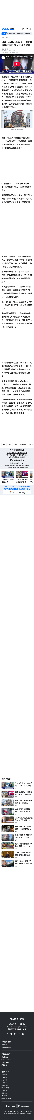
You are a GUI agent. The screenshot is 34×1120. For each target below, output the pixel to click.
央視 (10, 444)
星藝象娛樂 (5, 1085)
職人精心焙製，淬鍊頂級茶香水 (17, 455)
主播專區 (4, 1082)
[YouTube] (23, 1034)
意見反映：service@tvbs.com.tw (17, 1027)
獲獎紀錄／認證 (6, 1098)
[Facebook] (7, 1034)
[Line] (11, 1034)
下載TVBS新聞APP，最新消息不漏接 (17, 486)
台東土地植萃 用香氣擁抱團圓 (17, 453)
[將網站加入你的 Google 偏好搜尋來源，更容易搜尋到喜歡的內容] (17, 492)
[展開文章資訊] (30, 50)
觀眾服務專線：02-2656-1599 (17, 1029)
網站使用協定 (5, 1062)
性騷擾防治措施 (6, 1060)
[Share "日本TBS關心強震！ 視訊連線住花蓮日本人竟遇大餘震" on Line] (27, 29)
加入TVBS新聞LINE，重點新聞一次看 (17, 489)
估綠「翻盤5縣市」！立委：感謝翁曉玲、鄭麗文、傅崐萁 (19, 34)
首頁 (3, 37)
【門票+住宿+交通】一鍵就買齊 (17, 467)
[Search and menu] (30, 29)
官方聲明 (4, 1096)
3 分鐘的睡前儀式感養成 (17, 457)
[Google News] (26, 1034)
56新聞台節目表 (6, 1047)
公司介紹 (4, 1075)
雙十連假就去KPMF (17, 463)
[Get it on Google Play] (23, 1106)
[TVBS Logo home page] (8, 29)
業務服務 (4, 1093)
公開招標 (4, 1090)
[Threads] (15, 1034)
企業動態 (4, 1077)
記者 (4, 444)
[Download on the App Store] (10, 1106)
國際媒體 (23, 444)
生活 (7, 37)
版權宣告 (4, 1065)
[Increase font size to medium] (23, 29)
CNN (15, 444)
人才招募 (4, 1080)
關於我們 (4, 1045)
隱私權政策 (5, 1057)
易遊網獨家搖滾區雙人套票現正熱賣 (17, 465)
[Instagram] (19, 1034)
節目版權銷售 (5, 1088)
